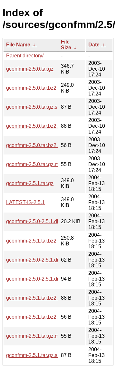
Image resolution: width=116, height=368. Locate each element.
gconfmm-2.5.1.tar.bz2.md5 (37, 317)
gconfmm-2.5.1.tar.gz (29, 183)
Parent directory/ (25, 55)
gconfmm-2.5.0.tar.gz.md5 (35, 164)
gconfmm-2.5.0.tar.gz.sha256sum (44, 107)
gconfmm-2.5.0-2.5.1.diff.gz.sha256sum (51, 279)
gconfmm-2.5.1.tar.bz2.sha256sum (45, 298)
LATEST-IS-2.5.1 (25, 202)
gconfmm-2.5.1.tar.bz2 (31, 241)
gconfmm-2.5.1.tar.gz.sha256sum (44, 355)
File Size (66, 44)
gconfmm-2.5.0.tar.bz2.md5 (37, 145)
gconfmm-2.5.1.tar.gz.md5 (35, 336)
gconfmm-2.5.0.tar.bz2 (31, 88)
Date (94, 44)
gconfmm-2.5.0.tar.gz (29, 69)
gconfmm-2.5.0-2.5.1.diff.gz (37, 221)
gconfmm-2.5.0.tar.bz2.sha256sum (45, 126)
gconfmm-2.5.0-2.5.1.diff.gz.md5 (42, 260)
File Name (18, 44)
